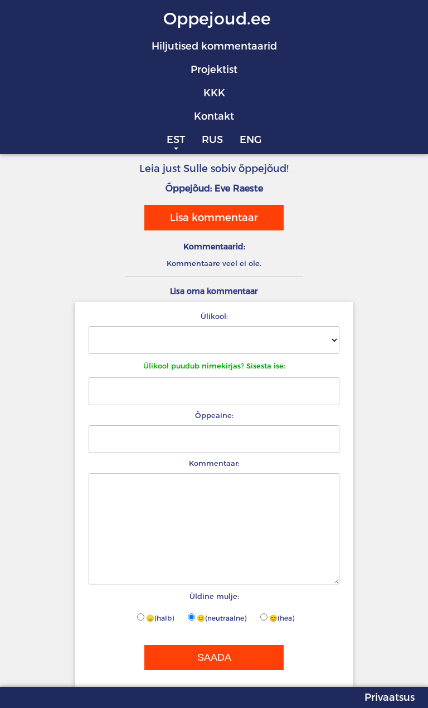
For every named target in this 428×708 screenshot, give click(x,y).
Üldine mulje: (214, 596)
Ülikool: (214, 316)
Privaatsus (389, 697)
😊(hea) (281, 618)
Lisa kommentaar (214, 218)
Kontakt (214, 116)
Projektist (214, 69)
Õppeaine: (214, 415)
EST (176, 140)
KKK (214, 93)
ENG (250, 140)
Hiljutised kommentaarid (214, 46)
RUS (212, 140)
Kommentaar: (214, 463)
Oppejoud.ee (217, 18)
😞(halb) (160, 618)
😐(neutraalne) (221, 618)
